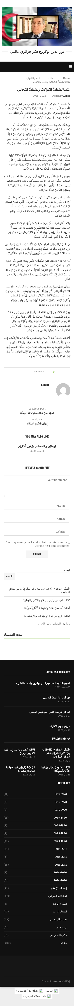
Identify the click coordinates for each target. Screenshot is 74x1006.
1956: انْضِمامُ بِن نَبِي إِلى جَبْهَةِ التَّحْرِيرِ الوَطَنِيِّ (46, 600)
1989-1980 (35, 817)
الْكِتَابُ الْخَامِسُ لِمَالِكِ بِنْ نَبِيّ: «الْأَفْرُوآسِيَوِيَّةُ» (47, 608)
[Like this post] (32, 371)
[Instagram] (17, 67)
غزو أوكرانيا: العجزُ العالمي (56, 697)
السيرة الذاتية (35, 903)
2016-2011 (35, 849)
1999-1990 (35, 833)
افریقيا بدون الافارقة (59, 726)
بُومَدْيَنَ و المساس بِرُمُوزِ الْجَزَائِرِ (37, 446)
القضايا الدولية (33, 78)
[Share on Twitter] (24, 371)
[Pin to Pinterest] (21, 371)
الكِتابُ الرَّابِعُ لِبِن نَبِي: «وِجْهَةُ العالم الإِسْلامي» (47, 615)
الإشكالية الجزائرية (35, 896)
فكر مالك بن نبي (35, 935)
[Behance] (32, 67)
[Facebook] (9, 67)
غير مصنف (35, 927)
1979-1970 (35, 794)
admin (66, 95)
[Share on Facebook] (28, 371)
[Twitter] (13, 67)
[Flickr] (28, 67)
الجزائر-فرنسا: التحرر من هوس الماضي (49, 712)
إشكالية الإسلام (35, 888)
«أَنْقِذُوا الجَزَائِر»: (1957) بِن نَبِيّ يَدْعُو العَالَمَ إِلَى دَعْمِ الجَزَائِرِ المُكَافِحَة (56, 753)
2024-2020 (35, 872)
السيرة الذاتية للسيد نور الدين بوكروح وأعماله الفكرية (43, 683)
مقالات (51, 78)
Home (66, 78)
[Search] (3, 67)
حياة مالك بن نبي (35, 919)
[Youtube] (36, 67)
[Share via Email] (17, 371)
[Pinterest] (21, 67)
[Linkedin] (25, 67)
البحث (67, 570)
